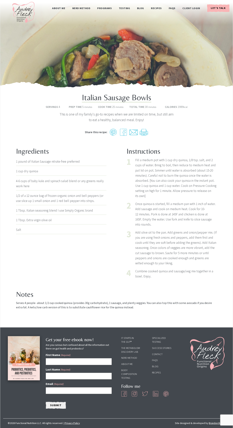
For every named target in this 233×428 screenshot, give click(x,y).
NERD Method (81, 8)
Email (55, 384)
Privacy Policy (72, 423)
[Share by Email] (133, 132)
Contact (157, 354)
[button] (113, 132)
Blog (140, 8)
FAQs (172, 8)
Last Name (58, 369)
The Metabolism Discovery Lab (130, 350)
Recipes (156, 8)
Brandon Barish (217, 423)
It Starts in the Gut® (127, 340)
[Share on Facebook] (123, 132)
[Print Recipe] (143, 132)
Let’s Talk (218, 8)
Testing (124, 8)
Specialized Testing (159, 340)
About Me (58, 8)
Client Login (191, 8)
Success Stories (161, 348)
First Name (58, 355)
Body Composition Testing (129, 374)
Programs (104, 8)
